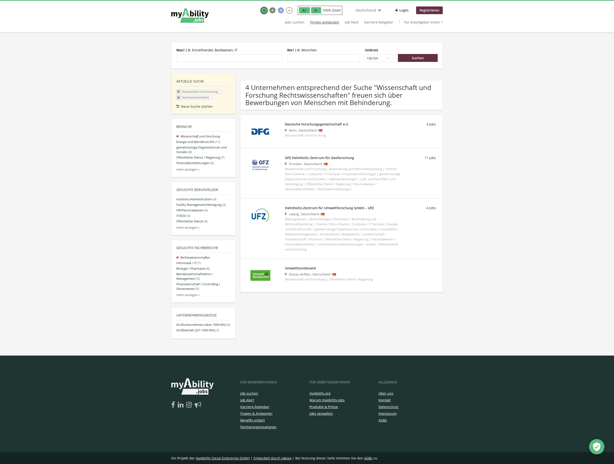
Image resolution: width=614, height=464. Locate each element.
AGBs (382, 420)
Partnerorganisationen (258, 427)
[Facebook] (174, 405)
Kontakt (384, 400)
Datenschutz (388, 407)
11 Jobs (430, 157)
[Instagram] (190, 405)
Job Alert (352, 22)
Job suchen (249, 393)
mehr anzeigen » (188, 169)
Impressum (387, 413)
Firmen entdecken (324, 22)
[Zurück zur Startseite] (190, 15)
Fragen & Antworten (256, 413)
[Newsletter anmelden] (198, 405)
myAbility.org (320, 393)
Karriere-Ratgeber (378, 22)
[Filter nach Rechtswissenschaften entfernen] (178, 258)
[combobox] (229, 58)
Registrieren (429, 10)
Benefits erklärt (252, 420)
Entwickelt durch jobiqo (272, 458)
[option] (264, 10)
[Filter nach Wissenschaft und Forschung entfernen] (178, 136)
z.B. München (302, 50)
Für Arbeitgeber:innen (422, 22)
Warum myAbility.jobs (327, 400)
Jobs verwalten (321, 413)
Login (403, 10)
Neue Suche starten (197, 106)
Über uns (385, 393)
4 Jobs (431, 124)
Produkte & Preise (323, 407)
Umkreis (371, 50)
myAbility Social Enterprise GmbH (223, 458)
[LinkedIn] (181, 405)
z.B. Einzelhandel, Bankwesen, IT (206, 50)
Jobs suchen (294, 22)
